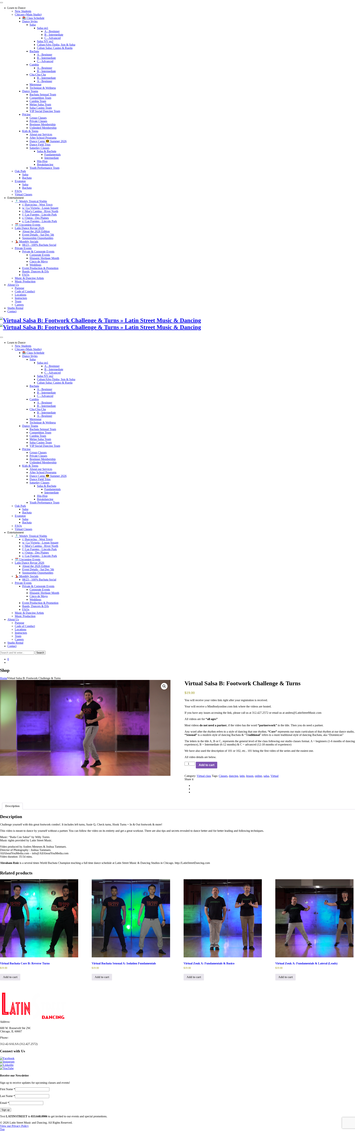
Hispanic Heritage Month (44, 258)
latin (242, 775)
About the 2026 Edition (36, 231)
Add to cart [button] (10, 977)
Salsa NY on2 (45, 41)
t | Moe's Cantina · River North (40, 211)
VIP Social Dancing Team (45, 111)
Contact (11, 311)
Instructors (21, 298)
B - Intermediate (53, 34)
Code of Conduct (25, 291)
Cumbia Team (38, 101)
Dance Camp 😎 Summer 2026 (48, 141)
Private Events (23, 248)
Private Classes (38, 121)
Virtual (274, 775)
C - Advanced (52, 38)
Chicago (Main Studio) (28, 14)
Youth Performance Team (44, 167)
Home (3, 678)
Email (4, 1102)
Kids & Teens (30, 131)
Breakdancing (45, 164)
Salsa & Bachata (46, 151)
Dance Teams (30, 91)
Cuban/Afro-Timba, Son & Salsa (56, 44)
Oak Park (20, 171)
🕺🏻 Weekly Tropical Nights (31, 201)
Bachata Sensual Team (43, 94)
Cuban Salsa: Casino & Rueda (54, 48)
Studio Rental (15, 308)
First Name (7, 1089)
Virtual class (204, 775)
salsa (266, 775)
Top (2, 1129)
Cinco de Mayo (39, 261)
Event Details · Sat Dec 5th (38, 234)
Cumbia (34, 64)
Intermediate (51, 157)
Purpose (19, 288)
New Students (23, 11)
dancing (233, 775)
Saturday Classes (39, 147)
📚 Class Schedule (33, 18)
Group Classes (38, 117)
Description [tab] (12, 806)
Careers (19, 304)
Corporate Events (40, 254)
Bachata (34, 51)
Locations (20, 294)
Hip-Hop (42, 161)
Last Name (7, 1096)
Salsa (33, 24)
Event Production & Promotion (40, 268)
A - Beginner (52, 31)
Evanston (20, 181)
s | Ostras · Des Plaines (35, 217)
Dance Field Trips (40, 144)
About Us (13, 284)
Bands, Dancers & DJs (35, 271)
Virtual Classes (23, 194)
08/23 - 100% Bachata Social (39, 244)
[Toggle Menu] (1, 2)
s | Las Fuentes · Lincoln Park (39, 221)
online (258, 775)
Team (18, 301)
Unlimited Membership (43, 127)
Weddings (35, 264)
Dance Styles (30, 21)
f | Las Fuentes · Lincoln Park (39, 214)
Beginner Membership (43, 124)
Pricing (26, 114)
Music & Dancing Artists (29, 278)
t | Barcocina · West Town (37, 204)
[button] (164, 686)
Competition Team (40, 97)
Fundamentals (52, 154)
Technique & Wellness (43, 87)
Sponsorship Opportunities (37, 238)
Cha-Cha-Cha (38, 74)
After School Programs (43, 137)
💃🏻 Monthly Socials (26, 241)
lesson (249, 775)
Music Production (25, 281)
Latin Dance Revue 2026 (29, 228)
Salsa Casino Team (41, 107)
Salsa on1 (42, 28)
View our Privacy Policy (14, 1125)
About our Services (41, 134)
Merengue (35, 84)
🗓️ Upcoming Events (27, 224)
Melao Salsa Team (40, 104)
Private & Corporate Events (38, 251)
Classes (223, 775)
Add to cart (206, 765)
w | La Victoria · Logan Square (40, 207)
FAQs (18, 191)
